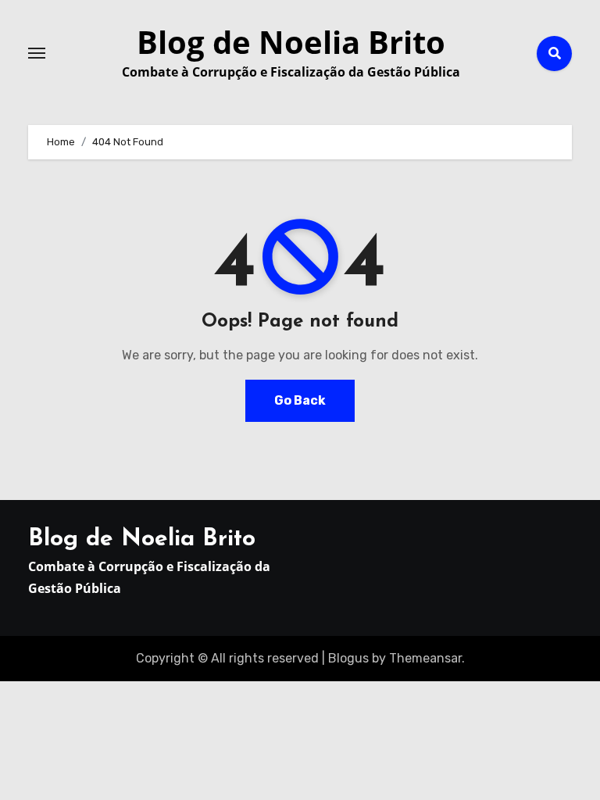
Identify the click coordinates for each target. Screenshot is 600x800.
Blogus (348, 658)
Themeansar (425, 658)
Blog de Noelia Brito (291, 41)
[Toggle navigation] (36, 53)
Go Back (300, 400)
